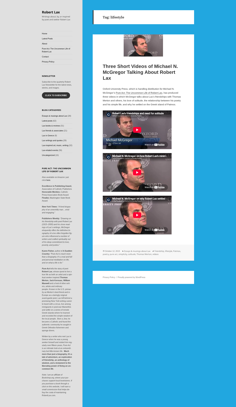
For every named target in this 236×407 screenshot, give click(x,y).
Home (44, 34)
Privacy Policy (48, 62)
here (48, 180)
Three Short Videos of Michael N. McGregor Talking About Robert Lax (140, 72)
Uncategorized (48, 155)
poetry (106, 254)
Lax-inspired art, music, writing (55, 145)
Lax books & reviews (51, 126)
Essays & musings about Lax (54, 116)
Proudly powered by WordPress (131, 277)
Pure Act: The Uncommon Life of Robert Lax (56, 50)
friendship (159, 251)
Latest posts (47, 121)
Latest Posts (47, 39)
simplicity (122, 254)
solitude (132, 254)
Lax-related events (50, 150)
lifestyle (168, 251)
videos (156, 254)
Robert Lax (51, 12)
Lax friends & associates (52, 131)
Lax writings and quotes (52, 140)
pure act (114, 254)
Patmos (176, 251)
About (44, 44)
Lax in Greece (48, 136)
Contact (45, 57)
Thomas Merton (144, 254)
